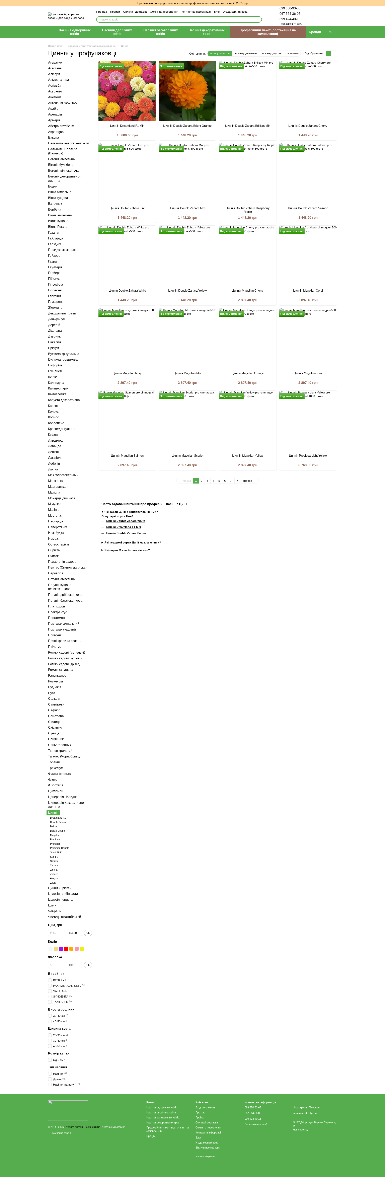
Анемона (55, 97)
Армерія (54, 120)
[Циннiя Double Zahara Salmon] (308, 173)
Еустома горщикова (63, 359)
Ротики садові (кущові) (65, 658)
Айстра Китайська (61, 126)
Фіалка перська (59, 773)
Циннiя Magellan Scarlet (187, 455)
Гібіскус (54, 278)
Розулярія (55, 681)
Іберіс (52, 376)
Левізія (53, 452)
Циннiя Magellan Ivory (127, 373)
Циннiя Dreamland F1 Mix (127, 125)
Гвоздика (55, 244)
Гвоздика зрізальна (62, 249)
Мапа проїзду (300, 1129)
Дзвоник (54, 336)
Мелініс (53, 509)
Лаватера (55, 440)
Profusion (55, 843)
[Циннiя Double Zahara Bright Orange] (187, 91)
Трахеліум (55, 768)
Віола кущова (58, 221)
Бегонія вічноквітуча (63, 170)
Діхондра (55, 330)
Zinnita (54, 869)
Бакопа (53, 137)
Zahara (54, 865)
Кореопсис (56, 423)
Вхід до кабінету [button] (206, 1107)
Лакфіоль (55, 457)
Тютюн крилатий (60, 750)
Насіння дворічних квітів (117, 31)
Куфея (53, 434)
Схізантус (55, 727)
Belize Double (58, 830)
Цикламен (55, 791)
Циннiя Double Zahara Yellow (187, 290)
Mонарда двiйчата (61, 498)
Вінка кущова (58, 198)
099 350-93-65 (290, 8)
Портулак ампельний (63, 623)
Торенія (54, 762)
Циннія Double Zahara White (125, 520)
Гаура (52, 261)
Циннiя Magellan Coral (308, 290)
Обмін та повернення (164, 11)
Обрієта (54, 550)
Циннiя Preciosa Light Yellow (308, 455)
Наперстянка (58, 527)
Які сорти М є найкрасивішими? (127, 550)
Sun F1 (54, 856)
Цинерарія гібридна (63, 797)
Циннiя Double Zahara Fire (127, 208)
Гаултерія (55, 267)
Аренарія (55, 114)
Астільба (54, 85)
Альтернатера (58, 79)
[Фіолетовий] (61, 948)
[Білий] (50, 948)
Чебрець (54, 911)
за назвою (292, 53)
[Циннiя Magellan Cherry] (248, 256)
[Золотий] (55, 948)
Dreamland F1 (58, 817)
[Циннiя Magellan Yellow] (248, 421)
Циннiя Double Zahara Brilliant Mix (247, 125)
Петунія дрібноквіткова (65, 594)
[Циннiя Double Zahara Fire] (127, 173)
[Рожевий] (76, 948)
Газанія (53, 232)
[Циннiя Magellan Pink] (308, 338)
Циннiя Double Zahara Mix (187, 208)
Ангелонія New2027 (63, 102)
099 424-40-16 (290, 19)
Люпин (53, 469)
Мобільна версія (61, 1133)
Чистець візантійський (64, 916)
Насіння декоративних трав (206, 31)
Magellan (55, 835)
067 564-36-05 (290, 13)
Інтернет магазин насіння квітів (82, 1127)
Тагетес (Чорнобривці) (64, 756)
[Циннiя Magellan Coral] (308, 256)
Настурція (55, 521)
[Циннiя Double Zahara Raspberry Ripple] (248, 173)
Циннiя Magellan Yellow (247, 455)
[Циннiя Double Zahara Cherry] (308, 91)
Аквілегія (55, 91)
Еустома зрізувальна (63, 353)
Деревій (54, 324)
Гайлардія (55, 238)
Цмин (52, 905)
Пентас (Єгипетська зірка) (67, 567)
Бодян (53, 186)
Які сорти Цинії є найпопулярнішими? (131, 511)
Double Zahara (58, 822)
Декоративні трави (62, 313)
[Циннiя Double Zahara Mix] (187, 173)
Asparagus (56, 131)
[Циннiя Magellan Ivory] (127, 338)
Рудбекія (54, 687)
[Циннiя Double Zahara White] (127, 256)
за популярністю (220, 53)
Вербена (54, 209)
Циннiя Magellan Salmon (127, 455)
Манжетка (55, 481)
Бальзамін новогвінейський (68, 143)
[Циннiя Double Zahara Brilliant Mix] (248, 91)
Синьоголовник (59, 744)
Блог (217, 11)
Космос (53, 417)
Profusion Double (59, 848)
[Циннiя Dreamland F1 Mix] (127, 91)
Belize (53, 826)
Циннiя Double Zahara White (127, 290)
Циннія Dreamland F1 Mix (123, 526)
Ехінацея (55, 371)
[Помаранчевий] (71, 948)
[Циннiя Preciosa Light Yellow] (308, 421)
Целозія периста (60, 899)
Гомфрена (56, 301)
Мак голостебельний (63, 475)
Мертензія (55, 515)
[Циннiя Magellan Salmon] (127, 421)
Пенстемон (56, 617)
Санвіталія (56, 704)
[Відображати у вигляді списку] (334, 53)
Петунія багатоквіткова (65, 600)
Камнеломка (57, 394)
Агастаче (55, 68)
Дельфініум (56, 319)
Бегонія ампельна (61, 159)
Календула (56, 382)
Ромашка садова (60, 669)
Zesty (53, 882)
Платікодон (56, 606)
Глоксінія (55, 296)
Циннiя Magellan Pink (308, 373)
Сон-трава (56, 716)
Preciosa (55, 839)
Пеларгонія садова (62, 561)
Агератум (55, 62)
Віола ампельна (60, 215)
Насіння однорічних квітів (75, 31)
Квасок (53, 405)
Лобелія (54, 463)
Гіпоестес (55, 290)
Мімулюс (54, 504)
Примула (55, 635)
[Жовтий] (81, 948)
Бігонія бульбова (60, 164)
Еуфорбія (55, 365)
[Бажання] (313, 16)
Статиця (54, 721)
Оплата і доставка (135, 11)
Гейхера (54, 255)
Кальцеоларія (58, 388)
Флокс (52, 779)
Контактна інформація (196, 11)
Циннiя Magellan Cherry (247, 290)
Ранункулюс (57, 675)
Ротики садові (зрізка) (64, 664)
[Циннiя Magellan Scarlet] (187, 421)
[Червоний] (66, 948)
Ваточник (55, 203)
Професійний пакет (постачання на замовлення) (267, 31)
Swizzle (54, 861)
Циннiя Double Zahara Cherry (307, 125)
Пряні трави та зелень (64, 641)
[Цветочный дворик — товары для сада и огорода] (68, 1110)
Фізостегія (55, 785)
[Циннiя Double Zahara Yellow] (187, 256)
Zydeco (54, 874)
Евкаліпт (54, 342)
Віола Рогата (57, 226)
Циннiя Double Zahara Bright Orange (187, 125)
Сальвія (54, 698)
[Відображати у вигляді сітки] (328, 53)
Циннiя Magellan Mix (187, 373)
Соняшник (56, 739)
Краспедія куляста (61, 429)
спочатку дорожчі (271, 53)
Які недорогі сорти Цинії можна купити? (132, 542)
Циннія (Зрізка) (59, 888)
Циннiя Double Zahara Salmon (308, 208)
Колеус (53, 411)
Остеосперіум (58, 544)
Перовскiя (55, 573)
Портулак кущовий (62, 629)
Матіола (54, 492)
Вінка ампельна (59, 192)
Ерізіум (53, 348)
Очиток (53, 556)
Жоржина (55, 307)
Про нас (101, 11)
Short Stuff (55, 852)
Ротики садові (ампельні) (66, 652)
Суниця (53, 733)
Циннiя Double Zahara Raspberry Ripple (248, 209)
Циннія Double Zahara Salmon (127, 533)
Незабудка (56, 532)
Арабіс (53, 108)
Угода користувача (235, 11)
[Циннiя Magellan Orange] (248, 338)
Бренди (315, 32)
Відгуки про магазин (208, 1147)
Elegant (54, 878)
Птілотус (54, 646)
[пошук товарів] (258, 19)
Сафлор (54, 710)
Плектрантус (57, 612)
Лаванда (54, 446)
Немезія (54, 538)
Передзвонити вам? (291, 23)
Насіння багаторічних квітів (160, 31)
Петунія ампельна (61, 579)
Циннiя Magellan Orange (247, 373)
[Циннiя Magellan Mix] (187, 338)
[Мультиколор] (87, 948)
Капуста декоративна (64, 400)
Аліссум (54, 74)
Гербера (54, 273)
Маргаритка (57, 486)
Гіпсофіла (55, 284)
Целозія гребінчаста (63, 893)
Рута (51, 692)
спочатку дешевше (245, 53)
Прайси (115, 11)
